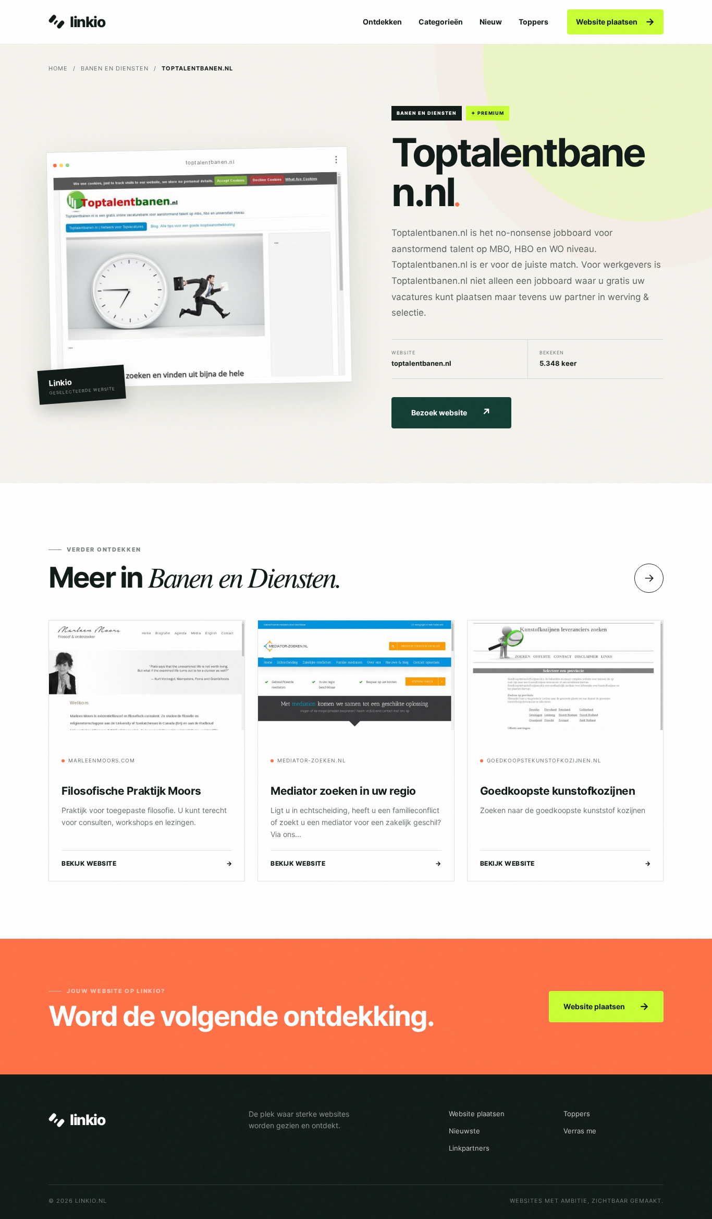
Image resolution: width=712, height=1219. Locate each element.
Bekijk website (147, 863)
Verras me (579, 1131)
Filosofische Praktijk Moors (131, 790)
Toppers (533, 21)
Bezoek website (451, 413)
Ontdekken (382, 21)
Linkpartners (469, 1148)
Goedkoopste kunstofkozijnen (557, 790)
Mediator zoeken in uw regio (343, 790)
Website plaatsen (615, 22)
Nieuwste (464, 1131)
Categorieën (441, 21)
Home (58, 68)
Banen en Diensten (115, 68)
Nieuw (491, 21)
